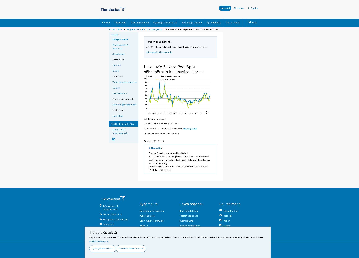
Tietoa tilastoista (140, 22)
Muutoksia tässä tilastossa (120, 47)
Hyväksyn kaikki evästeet (102, 248)
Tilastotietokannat (189, 215)
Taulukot (116, 65)
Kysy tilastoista (147, 215)
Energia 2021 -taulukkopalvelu (120, 131)
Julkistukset (118, 54)
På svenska (239, 8)
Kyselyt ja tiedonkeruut (165, 22)
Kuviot (115, 70)
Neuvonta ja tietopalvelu (152, 210)
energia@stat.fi (190, 128)
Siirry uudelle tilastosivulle (159, 52)
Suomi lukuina (186, 220)
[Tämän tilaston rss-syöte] (124, 140)
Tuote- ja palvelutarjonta (124, 82)
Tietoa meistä (233, 22)
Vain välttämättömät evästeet (130, 248)
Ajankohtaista (214, 22)
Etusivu (106, 22)
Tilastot (120, 29)
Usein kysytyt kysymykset (152, 220)
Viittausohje (155, 148)
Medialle (144, 225)
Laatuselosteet (120, 93)
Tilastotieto (120, 22)
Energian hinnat (132, 29)
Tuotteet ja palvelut (192, 22)
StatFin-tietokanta (189, 210)
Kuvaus (116, 87)
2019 (143, 29)
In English (253, 8)
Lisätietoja (117, 115)
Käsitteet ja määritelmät (124, 104)
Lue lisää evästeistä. (98, 241)
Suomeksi (225, 8)
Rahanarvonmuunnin (190, 225)
